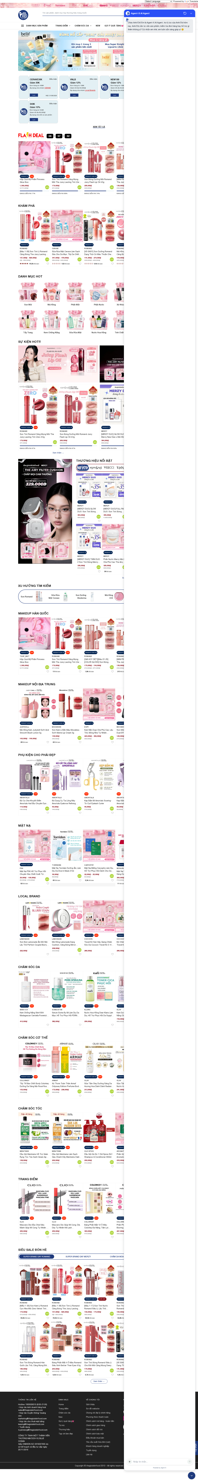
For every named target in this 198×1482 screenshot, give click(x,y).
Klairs (87, 1010)
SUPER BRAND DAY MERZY (78, 1256)
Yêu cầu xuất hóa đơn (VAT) (98, 1442)
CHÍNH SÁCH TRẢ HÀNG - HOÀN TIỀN (100, 1421)
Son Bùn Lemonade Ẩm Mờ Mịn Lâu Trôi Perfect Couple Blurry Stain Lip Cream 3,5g (34, 945)
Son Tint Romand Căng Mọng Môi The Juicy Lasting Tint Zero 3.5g (66, 182)
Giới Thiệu (90, 1404)
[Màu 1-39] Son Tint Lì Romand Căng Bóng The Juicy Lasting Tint (33, 254)
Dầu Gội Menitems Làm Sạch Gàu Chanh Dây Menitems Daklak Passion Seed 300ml (66, 1157)
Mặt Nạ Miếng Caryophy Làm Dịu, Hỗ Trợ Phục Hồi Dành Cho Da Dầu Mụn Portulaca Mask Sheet (98, 871)
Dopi (86, 727)
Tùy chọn (195, 1448)
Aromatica (122, 1151)
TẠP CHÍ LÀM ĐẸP (66, 1434)
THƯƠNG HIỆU (64, 1429)
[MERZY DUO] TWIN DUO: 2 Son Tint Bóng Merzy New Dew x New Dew (88, 562)
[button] (64, 68)
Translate (194, 1)
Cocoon (88, 939)
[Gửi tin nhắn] (189, 1461)
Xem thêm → (58, 453)
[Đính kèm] (129, 1461)
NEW (98, 26)
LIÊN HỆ (89, 1454)
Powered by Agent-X (159, 1468)
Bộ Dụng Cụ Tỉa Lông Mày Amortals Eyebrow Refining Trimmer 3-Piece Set (64, 803)
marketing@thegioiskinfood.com (32, 1419)
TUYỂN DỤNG (91, 1450)
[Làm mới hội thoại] (185, 13)
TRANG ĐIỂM (61, 26)
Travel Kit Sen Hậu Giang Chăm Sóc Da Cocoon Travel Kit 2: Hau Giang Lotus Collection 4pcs (99, 945)
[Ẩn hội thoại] (191, 13)
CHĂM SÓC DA (82, 26)
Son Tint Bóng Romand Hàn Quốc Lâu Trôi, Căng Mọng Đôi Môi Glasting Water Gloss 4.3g (33, 1365)
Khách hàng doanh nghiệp (97, 1446)
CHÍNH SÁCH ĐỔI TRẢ (94, 1429)
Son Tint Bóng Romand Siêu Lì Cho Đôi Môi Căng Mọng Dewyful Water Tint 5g (99, 1365)
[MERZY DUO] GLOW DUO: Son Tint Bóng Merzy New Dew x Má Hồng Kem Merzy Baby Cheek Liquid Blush (119, 437)
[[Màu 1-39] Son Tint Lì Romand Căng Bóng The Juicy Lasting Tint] (67, 1280)
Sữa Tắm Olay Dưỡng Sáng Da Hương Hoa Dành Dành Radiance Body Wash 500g (99, 1086)
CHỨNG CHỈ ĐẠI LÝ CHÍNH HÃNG (98, 1413)
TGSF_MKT (24, 656)
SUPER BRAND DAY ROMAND (36, 1256)
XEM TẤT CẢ (99, 127)
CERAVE (48, 88)
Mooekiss (56, 727)
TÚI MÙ (62, 1425)
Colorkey (24, 1080)
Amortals (24, 798)
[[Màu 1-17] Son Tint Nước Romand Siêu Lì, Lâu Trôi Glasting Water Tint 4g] (99, 1280)
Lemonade (24, 939)
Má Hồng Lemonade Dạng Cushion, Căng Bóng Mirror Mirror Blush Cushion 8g (64, 945)
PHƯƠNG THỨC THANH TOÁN (97, 1417)
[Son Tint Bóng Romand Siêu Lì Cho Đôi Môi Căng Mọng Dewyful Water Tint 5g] (99, 1337)
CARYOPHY (89, 865)
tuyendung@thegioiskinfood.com (32, 1430)
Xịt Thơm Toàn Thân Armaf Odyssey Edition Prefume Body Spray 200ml (66, 1086)
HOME (61, 1404)
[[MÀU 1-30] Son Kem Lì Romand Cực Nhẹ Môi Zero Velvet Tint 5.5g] (34, 1280)
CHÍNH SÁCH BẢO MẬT (95, 1434)
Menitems (24, 1151)
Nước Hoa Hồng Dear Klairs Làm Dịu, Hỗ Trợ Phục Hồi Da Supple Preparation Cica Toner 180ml (98, 1015)
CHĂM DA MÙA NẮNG (120, 1256)
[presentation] (20, 51)
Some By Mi (57, 1010)
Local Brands (90, 90)
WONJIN (120, 868)
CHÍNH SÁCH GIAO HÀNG (95, 1425)
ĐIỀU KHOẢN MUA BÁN (95, 1438)
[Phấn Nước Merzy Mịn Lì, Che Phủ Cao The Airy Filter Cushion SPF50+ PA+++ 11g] (115, 536)
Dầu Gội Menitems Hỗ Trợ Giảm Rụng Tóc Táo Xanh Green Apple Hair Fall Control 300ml (34, 1157)
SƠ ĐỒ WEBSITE (92, 1409)
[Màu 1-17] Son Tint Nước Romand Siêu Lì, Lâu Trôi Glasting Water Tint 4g (96, 1309)
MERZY (104, 431)
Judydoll (24, 727)
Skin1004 (24, 1010)
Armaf (55, 1080)
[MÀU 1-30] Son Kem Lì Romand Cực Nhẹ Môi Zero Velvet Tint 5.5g (34, 1309)
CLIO (22, 1222)
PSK (21, 868)
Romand (24, 248)
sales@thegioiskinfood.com (30, 1410)
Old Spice (89, 1151)
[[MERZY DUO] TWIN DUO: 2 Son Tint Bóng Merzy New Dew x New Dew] (89, 536)
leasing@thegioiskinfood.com (31, 1424)
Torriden (56, 865)
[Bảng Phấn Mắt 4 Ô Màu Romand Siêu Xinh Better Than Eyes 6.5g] (67, 1337)
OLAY (119, 1010)
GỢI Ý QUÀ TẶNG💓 (114, 26)
